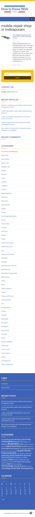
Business (4, 174)
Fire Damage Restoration (9, 216)
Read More (17, 65)
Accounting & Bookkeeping (9, 151)
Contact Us (4, 383)
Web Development (7, 364)
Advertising (4, 155)
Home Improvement (7, 243)
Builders (3, 170)
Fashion (3, 208)
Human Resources (6, 246)
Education (4, 197)
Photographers (5, 307)
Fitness (3, 220)
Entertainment (5, 205)
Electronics (4, 201)
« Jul (2, 499)
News (3, 284)
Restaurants (5, 326)
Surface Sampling (6, 341)
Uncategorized (5, 360)
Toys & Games (5, 353)
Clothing (3, 182)
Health (3, 239)
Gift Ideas (4, 231)
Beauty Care (5, 163)
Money (3, 281)
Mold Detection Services (8, 265)
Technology (5, 345)
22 (25, 491)
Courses (3, 189)
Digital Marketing (6, 193)
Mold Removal (5, 269)
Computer (4, 185)
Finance (3, 212)
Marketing (4, 258)
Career (3, 178)
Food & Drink (5, 224)
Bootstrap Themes (25, 513)
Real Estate (4, 319)
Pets (2, 303)
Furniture (4, 227)
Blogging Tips (5, 166)
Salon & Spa (5, 330)
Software (4, 334)
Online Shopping (6, 288)
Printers (3, 311)
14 (20, 490)
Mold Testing (5, 277)
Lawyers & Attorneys (7, 254)
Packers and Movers (7, 296)
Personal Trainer (6, 300)
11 (6, 490)
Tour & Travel (5, 349)
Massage (4, 262)
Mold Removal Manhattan (9, 273)
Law (2, 250)
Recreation (4, 322)
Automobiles (5, 159)
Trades (3, 357)
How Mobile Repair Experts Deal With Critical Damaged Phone (22, 36)
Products (4, 315)
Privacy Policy (5, 387)
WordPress (15, 513)
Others (3, 292)
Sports (3, 338)
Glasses (3, 235)
